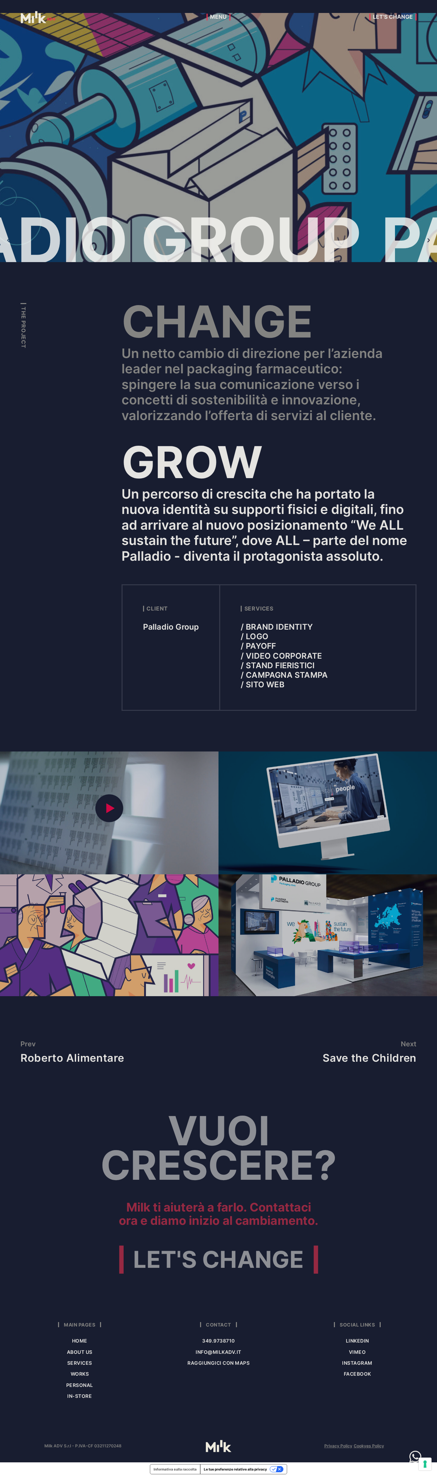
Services (79, 1363)
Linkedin (357, 1341)
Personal (79, 1385)
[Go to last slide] (8, 240)
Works (80, 1374)
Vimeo (357, 1352)
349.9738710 (218, 1341)
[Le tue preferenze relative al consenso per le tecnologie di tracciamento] (425, 1464)
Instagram (357, 1363)
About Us (80, 1352)
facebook (357, 1374)
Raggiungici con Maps (218, 1363)
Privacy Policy (338, 1446)
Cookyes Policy (369, 1446)
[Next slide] (428, 240)
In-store (79, 1396)
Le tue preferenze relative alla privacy (235, 1469)
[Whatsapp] (415, 1457)
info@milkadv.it (218, 1352)
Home (79, 1341)
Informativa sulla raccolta (175, 1469)
